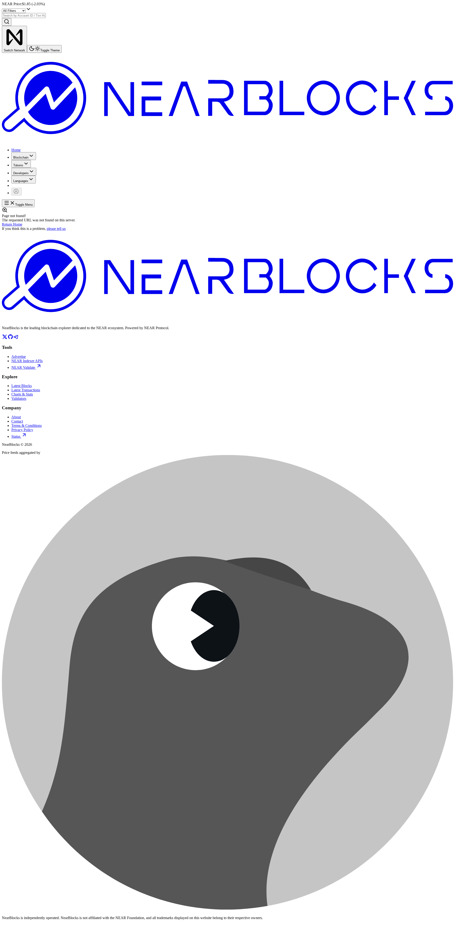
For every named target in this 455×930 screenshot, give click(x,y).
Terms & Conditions (26, 426)
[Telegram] (16, 338)
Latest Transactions (25, 390)
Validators (18, 399)
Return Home (12, 224)
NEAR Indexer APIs (27, 361)
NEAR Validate (23, 367)
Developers (21, 173)
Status (15, 436)
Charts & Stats (22, 394)
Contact (17, 421)
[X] (5, 338)
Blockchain (20, 157)
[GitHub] (10, 338)
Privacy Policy (22, 430)
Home (16, 150)
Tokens (18, 165)
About (16, 417)
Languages (20, 181)
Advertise (18, 357)
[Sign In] (16, 192)
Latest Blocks (21, 386)
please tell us (56, 229)
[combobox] (24, 15)
